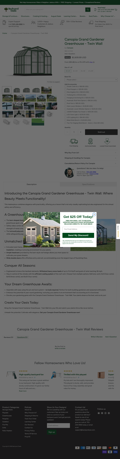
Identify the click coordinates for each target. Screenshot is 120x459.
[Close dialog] (94, 214)
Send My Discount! (78, 235)
